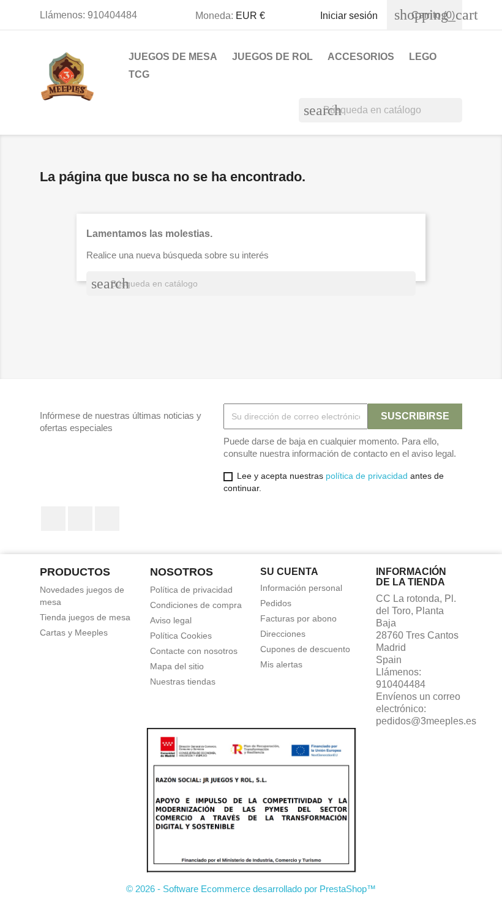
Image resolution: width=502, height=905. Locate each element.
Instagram (107, 518)
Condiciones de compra (196, 605)
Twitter (80, 518)
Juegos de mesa (173, 56)
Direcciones (282, 634)
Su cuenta (289, 571)
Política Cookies (181, 635)
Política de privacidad (191, 590)
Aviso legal (171, 620)
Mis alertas (281, 664)
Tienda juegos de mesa (85, 617)
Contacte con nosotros (194, 651)
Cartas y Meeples (74, 632)
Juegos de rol (272, 56)
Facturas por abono (298, 618)
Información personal (301, 588)
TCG (139, 74)
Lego (422, 56)
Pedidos (275, 603)
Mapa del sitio (177, 666)
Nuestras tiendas (182, 681)
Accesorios (361, 56)
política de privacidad (367, 476)
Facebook (53, 518)
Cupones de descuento (305, 649)
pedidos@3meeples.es (426, 721)
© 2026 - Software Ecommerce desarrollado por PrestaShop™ (251, 889)
